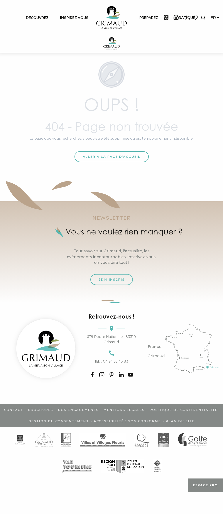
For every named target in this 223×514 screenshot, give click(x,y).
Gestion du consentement (59, 421)
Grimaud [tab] (156, 356)
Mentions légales (124, 410)
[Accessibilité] (186, 17)
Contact (13, 410)
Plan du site (180, 421)
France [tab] (155, 347)
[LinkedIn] (121, 375)
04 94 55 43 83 (111, 361)
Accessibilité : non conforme (127, 421)
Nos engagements (78, 410)
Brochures (40, 410)
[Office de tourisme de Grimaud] (45, 348)
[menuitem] (37, 17)
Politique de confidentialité (183, 410)
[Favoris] (195, 18)
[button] (203, 18)
